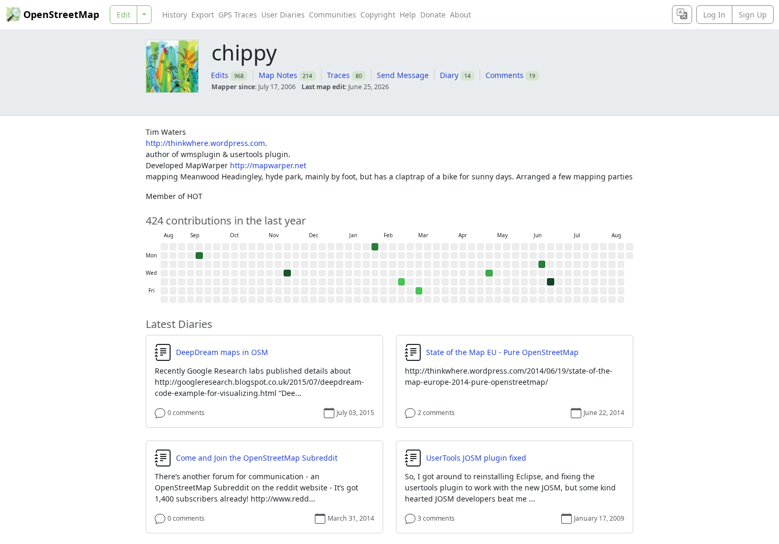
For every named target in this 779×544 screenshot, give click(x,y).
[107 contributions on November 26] (287, 273)
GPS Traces (237, 15)
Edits (219, 75)
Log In (714, 15)
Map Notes (278, 75)
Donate (433, 15)
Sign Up (753, 15)
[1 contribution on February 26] (401, 282)
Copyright (377, 15)
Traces (338, 75)
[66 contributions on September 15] (199, 256)
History (174, 15)
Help (408, 15)
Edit (123, 15)
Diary (449, 75)
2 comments (436, 412)
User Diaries (283, 15)
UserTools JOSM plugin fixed (476, 458)
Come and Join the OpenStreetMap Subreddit (257, 458)
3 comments (436, 518)
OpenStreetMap (61, 14)
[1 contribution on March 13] (419, 291)
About (460, 15)
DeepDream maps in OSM (222, 352)
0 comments (186, 412)
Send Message (403, 75)
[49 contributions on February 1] (375, 247)
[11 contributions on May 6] (489, 273)
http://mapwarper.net (268, 165)
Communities (332, 15)
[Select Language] (682, 14)
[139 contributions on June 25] (550, 282)
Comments (504, 75)
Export (202, 15)
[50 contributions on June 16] (542, 264)
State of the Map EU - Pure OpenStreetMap (502, 352)
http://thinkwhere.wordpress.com (205, 143)
